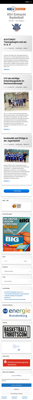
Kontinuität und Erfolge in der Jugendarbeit (16, 139)
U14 (28, 144)
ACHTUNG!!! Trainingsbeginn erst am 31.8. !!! (15, 42)
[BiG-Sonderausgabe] (16, 234)
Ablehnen (16, 389)
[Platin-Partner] (16, 363)
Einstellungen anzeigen (16, 393)
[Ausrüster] (16, 332)
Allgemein (25, 48)
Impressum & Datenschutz (4, 397)
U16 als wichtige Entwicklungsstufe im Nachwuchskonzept (14, 81)
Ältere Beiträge (17, 191)
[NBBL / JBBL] (16, 206)
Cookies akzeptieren (16, 385)
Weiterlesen (6, 69)
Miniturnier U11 (7, 297)
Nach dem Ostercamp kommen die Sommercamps (14, 299)
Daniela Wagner (19, 48)
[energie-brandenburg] (16, 312)
